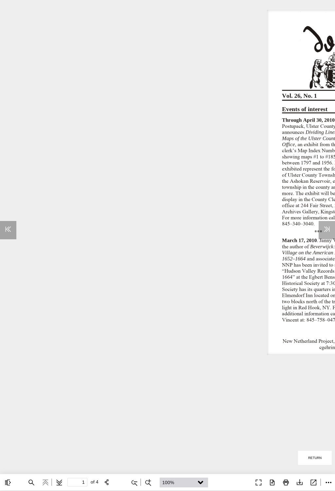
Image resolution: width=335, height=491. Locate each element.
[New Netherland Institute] (242, 482)
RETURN (315, 458)
